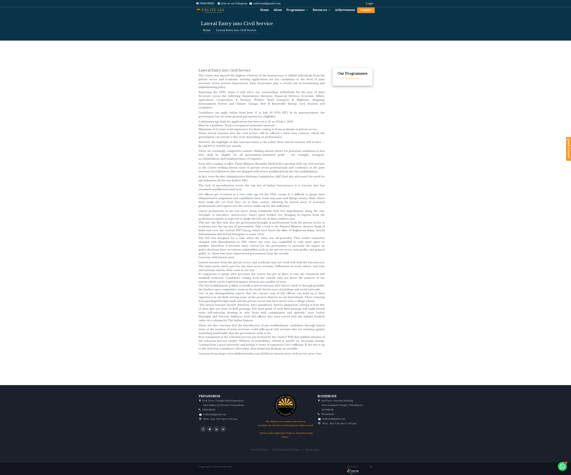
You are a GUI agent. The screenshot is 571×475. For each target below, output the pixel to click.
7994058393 (206, 3)
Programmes (295, 9)
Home (264, 9)
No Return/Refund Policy (286, 449)
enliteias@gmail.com (266, 3)
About (277, 9)
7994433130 (327, 414)
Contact (365, 9)
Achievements (345, 9)
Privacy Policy (259, 449)
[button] (306, 10)
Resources (320, 9)
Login (369, 3)
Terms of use (312, 449)
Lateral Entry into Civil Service (236, 30)
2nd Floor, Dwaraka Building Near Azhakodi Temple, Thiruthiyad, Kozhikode (342, 405)
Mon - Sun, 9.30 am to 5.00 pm (220, 419)
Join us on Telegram (234, 3)
